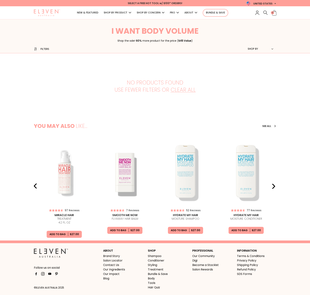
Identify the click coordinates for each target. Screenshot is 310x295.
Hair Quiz (154, 287)
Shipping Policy (247, 265)
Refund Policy (246, 269)
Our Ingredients (114, 269)
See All (267, 126)
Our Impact (111, 274)
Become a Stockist (205, 265)
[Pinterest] (56, 274)
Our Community (203, 256)
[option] (64, 189)
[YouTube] (50, 274)
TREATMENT (64, 219)
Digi (194, 260)
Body (151, 278)
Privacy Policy (246, 260)
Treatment (155, 269)
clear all (183, 89)
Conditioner (156, 260)
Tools (151, 283)
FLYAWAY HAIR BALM (125, 217)
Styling (152, 265)
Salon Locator (113, 260)
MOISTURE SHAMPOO (185, 217)
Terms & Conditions (251, 256)
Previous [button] (35, 186)
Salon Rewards (202, 269)
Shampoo (154, 256)
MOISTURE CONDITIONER (246, 217)
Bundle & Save (158, 274)
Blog (106, 278)
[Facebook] (36, 274)
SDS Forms (244, 274)
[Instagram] (43, 274)
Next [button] (273, 186)
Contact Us (111, 265)
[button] (117, 13)
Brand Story (111, 256)
